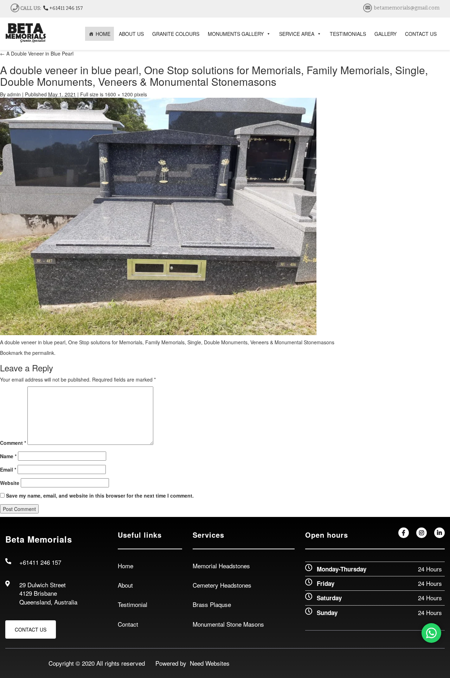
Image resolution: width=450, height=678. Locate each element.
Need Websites (208, 663)
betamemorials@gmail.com (406, 8)
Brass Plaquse (212, 604)
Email (8, 469)
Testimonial (132, 604)
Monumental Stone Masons (228, 624)
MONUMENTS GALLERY (236, 33)
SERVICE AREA (296, 33)
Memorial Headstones (221, 565)
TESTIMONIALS (348, 33)
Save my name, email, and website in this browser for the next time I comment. (100, 495)
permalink (43, 352)
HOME (103, 33)
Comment (13, 442)
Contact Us (30, 629)
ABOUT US (131, 33)
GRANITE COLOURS (175, 33)
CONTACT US (421, 33)
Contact (128, 624)
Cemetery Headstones (222, 585)
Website (9, 482)
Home (125, 565)
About (125, 585)
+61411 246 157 (65, 8)
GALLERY (385, 33)
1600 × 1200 (119, 94)
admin (14, 94)
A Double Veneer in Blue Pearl (36, 53)
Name (8, 456)
